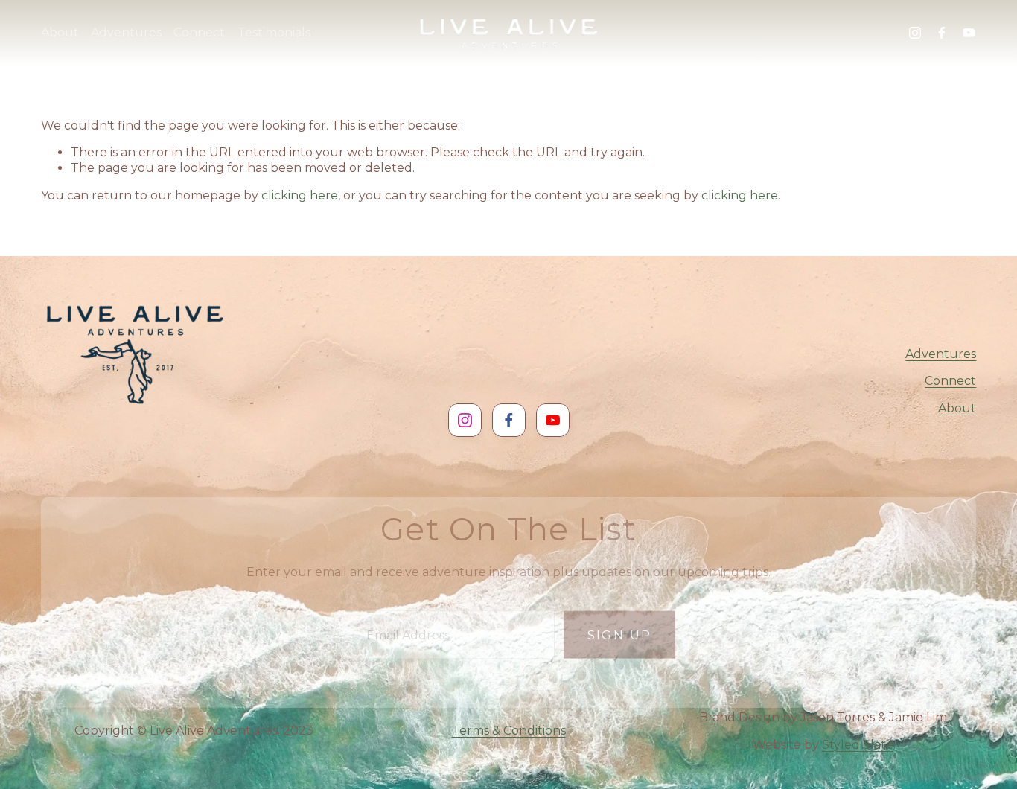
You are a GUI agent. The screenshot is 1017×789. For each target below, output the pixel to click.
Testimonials (273, 32)
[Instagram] (915, 32)
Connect (950, 381)
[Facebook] (941, 32)
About (957, 408)
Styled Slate (857, 745)
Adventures (940, 354)
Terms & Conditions (509, 730)
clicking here (299, 195)
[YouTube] (968, 32)
